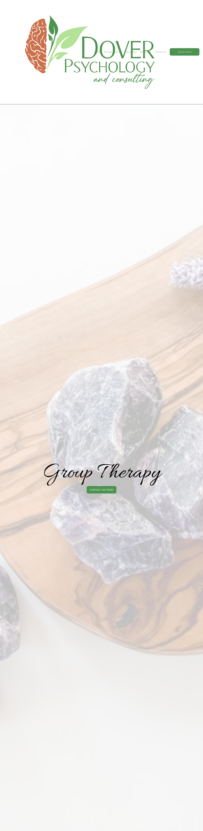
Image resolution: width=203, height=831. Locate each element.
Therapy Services (113, 51)
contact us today (102, 489)
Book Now (185, 51)
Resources (145, 51)
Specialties (130, 51)
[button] (97, 52)
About (97, 51)
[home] (18, 51)
